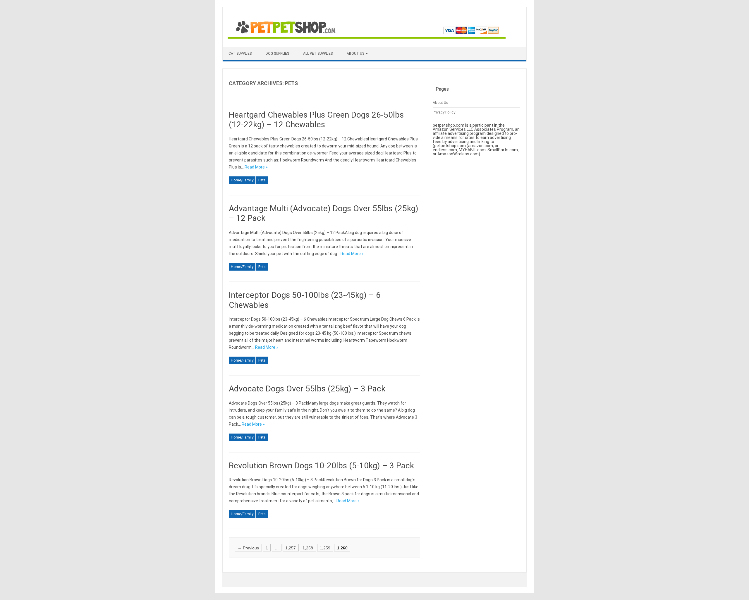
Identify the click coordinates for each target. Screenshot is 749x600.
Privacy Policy (444, 112)
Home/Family (242, 180)
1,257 (290, 547)
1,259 (325, 547)
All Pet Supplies (318, 53)
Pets (262, 180)
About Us (355, 53)
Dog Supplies (277, 53)
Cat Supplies (240, 53)
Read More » (256, 167)
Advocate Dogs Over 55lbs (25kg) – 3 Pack (307, 388)
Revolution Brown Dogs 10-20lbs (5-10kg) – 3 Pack (321, 465)
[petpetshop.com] (367, 37)
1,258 (308, 547)
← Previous (248, 547)
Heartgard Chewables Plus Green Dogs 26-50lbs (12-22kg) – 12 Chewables (316, 120)
